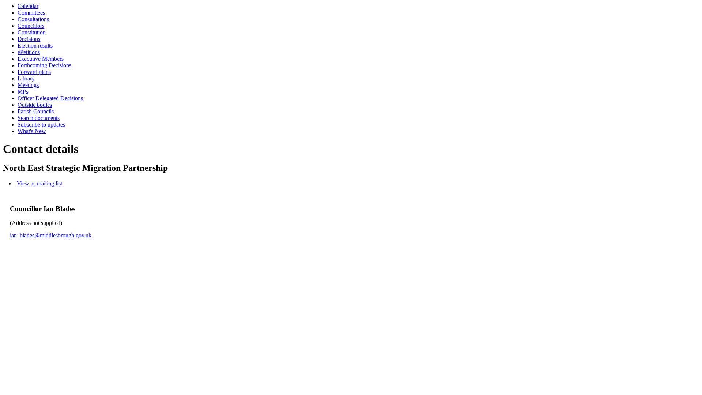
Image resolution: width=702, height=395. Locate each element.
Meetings (28, 85)
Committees (31, 13)
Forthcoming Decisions (44, 65)
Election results (35, 45)
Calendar (28, 6)
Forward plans (34, 72)
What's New (32, 131)
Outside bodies (35, 105)
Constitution (32, 32)
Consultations (33, 19)
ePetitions (29, 52)
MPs (23, 92)
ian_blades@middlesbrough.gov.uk (50, 235)
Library (26, 78)
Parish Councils (36, 111)
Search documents (39, 118)
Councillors (31, 26)
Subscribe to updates (41, 124)
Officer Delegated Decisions (50, 98)
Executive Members (41, 59)
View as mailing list (39, 183)
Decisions (29, 39)
